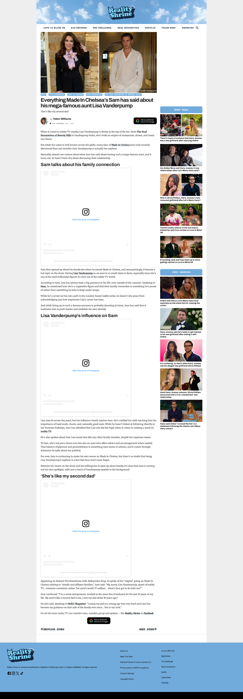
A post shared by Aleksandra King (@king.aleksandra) (83, 572)
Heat (43, 286)
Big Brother (79, 28)
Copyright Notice (127, 679)
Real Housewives (128, 28)
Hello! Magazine (77, 603)
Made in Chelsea (120, 144)
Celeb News (169, 28)
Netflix (150, 28)
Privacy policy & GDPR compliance (134, 668)
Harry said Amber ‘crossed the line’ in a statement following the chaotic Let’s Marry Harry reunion (180, 426)
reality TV (46, 431)
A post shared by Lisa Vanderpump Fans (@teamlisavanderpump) (83, 261)
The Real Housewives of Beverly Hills (123, 95)
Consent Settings (127, 673)
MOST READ (181, 109)
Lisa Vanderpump (56, 95)
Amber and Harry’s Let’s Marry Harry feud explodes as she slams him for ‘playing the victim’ (180, 303)
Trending (188, 28)
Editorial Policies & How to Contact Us (135, 662)
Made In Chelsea (75, 95)
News (43, 95)
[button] (197, 27)
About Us (124, 651)
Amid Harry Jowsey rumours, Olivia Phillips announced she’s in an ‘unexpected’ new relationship (180, 394)
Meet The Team (126, 657)
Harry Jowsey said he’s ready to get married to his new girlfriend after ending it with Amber (180, 334)
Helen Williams (62, 118)
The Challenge (102, 28)
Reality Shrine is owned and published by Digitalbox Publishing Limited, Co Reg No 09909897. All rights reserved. (52, 667)
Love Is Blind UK (54, 28)
